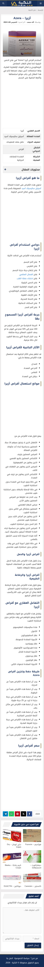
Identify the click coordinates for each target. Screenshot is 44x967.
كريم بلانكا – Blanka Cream (13, 866)
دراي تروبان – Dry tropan (14, 846)
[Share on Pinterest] (17, 813)
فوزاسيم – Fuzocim (33, 844)
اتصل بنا (9, 958)
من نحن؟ (34, 958)
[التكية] (22, 3)
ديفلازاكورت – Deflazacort (35, 866)
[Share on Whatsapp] (11, 813)
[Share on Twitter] (23, 813)
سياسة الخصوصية (21, 958)
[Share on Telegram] (5, 813)
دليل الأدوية (32, 10)
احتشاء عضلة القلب (25, 278)
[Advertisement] (22, 104)
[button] (3, 3)
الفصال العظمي (26, 274)
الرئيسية (40, 10)
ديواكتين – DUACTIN (12, 886)
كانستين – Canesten (33, 886)
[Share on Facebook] (29, 813)
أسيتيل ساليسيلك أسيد (31, 188)
